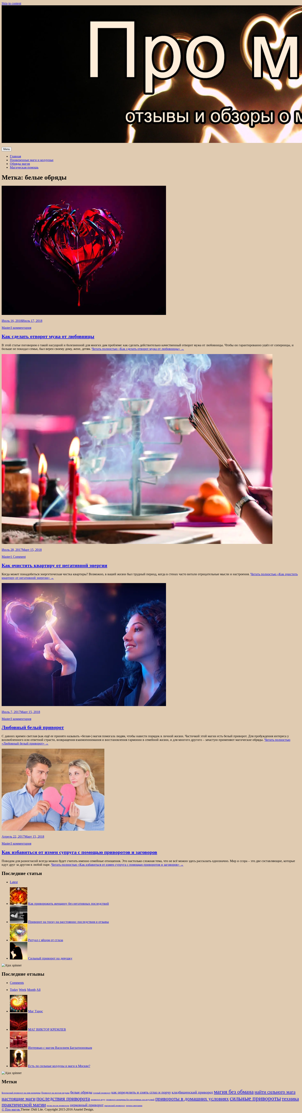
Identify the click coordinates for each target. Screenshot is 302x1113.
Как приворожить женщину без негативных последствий (68, 903)
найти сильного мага (275, 1093)
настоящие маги (19, 1100)
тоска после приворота (58, 1107)
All (38, 990)
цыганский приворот (114, 1107)
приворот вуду (98, 1101)
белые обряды (81, 1094)
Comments (17, 983)
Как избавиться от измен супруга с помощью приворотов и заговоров (79, 852)
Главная (15, 156)
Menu (6, 149)
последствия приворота (63, 1100)
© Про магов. (11, 1111)
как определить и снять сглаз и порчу (141, 1094)
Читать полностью (138, 349)
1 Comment (18, 556)
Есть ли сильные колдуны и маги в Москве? (59, 1067)
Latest (14, 882)
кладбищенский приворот (192, 1094)
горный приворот (102, 1094)
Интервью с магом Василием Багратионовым (60, 1048)
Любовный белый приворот (33, 727)
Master (6, 327)
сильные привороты (255, 1100)
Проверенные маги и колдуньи (31, 160)
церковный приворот (87, 1107)
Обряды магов (20, 163)
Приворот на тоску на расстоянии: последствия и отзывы (68, 922)
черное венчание (134, 1107)
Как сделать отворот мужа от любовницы (48, 336)
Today (14, 990)
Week (22, 990)
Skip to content (11, 3)
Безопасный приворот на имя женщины (21, 1094)
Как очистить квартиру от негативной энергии (54, 565)
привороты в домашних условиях (192, 1100)
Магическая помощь (24, 167)
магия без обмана (234, 1093)
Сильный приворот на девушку (50, 958)
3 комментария (20, 327)
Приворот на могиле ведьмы (55, 1094)
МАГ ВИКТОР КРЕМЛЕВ (47, 1030)
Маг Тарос (35, 1012)
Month (31, 990)
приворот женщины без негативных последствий (130, 1101)
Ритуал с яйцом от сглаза (45, 940)
